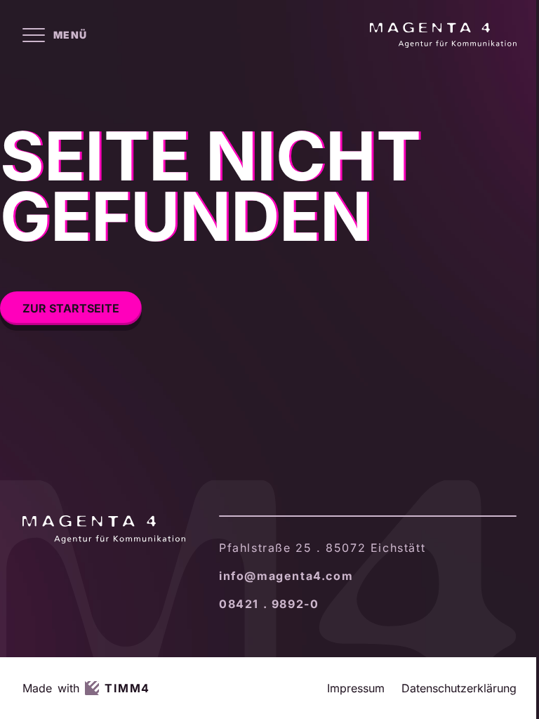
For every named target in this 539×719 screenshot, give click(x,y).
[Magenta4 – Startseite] (443, 35)
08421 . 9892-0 (269, 604)
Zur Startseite (70, 308)
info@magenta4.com (286, 576)
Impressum (356, 688)
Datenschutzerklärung (459, 688)
